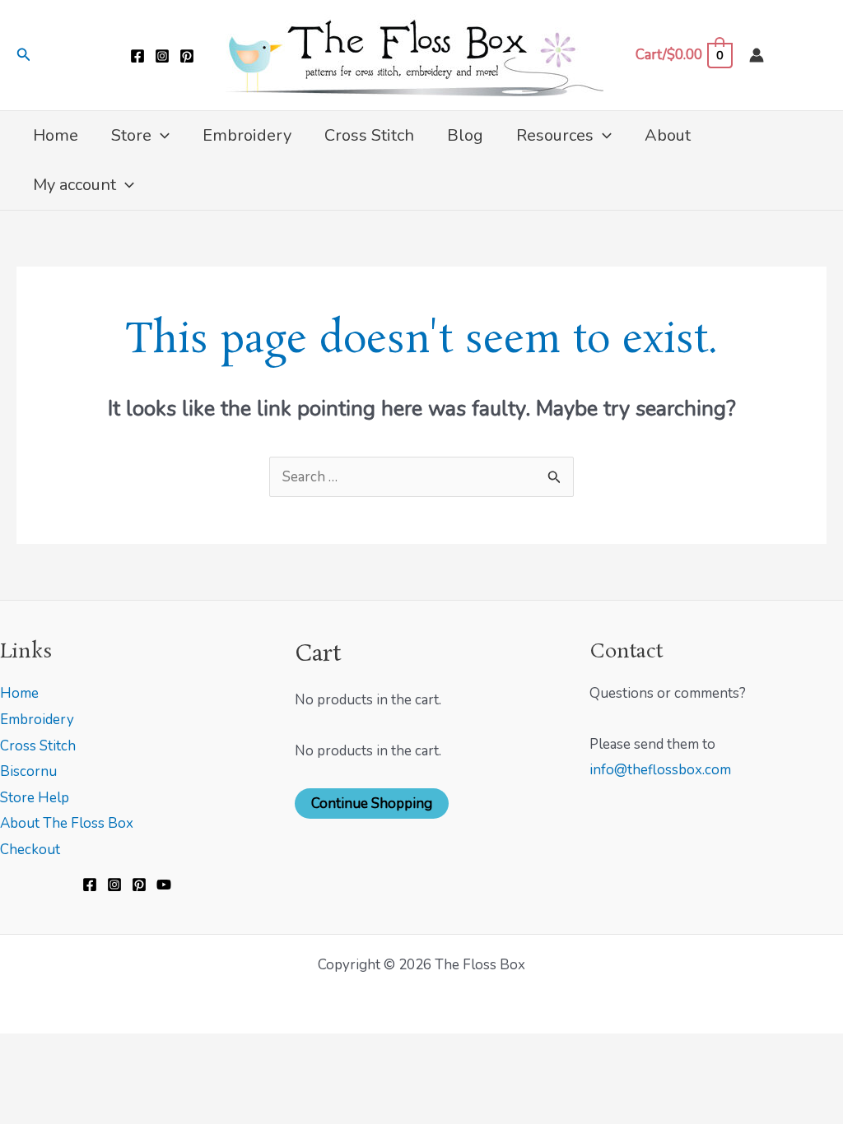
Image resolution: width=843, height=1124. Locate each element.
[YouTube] (163, 884)
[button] (23, 55)
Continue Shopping (371, 803)
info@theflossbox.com (660, 769)
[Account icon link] (756, 55)
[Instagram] (162, 56)
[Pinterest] (186, 56)
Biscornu (28, 771)
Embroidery (37, 719)
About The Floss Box (66, 823)
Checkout (30, 849)
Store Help (34, 797)
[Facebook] (137, 56)
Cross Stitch (38, 745)
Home (19, 693)
